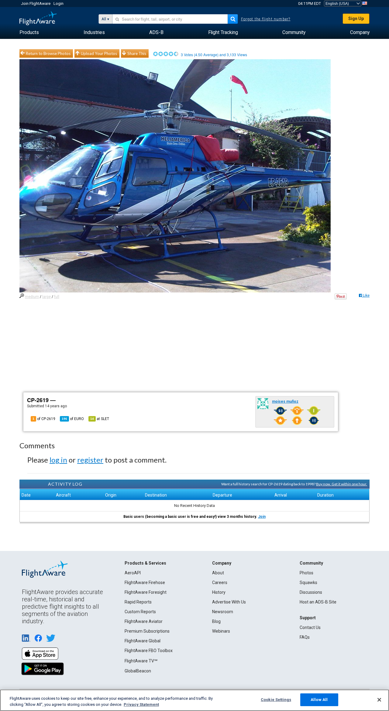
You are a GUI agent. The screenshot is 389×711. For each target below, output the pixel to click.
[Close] (379, 699)
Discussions (311, 592)
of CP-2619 (44, 419)
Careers (219, 582)
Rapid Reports (138, 602)
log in (58, 459)
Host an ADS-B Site (318, 602)
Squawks (308, 582)
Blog (216, 621)
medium (32, 297)
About (218, 572)
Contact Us (310, 627)
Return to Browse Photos (48, 53)
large (46, 297)
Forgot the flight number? (266, 19)
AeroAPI (133, 572)
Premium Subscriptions (147, 631)
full (56, 297)
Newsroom (222, 611)
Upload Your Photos (99, 53)
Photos (306, 572)
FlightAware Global (142, 640)
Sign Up (356, 18)
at (99, 419)
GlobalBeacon (138, 670)
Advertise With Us (229, 602)
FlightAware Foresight (146, 592)
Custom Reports (140, 611)
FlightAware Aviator (144, 621)
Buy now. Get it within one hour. (341, 484)
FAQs (305, 637)
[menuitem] (29, 32)
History (218, 592)
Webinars (221, 631)
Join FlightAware (35, 3)
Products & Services (145, 563)
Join (262, 516)
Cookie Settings (276, 699)
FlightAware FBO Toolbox (149, 650)
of (73, 419)
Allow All (319, 699)
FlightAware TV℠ (141, 660)
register (90, 459)
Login (58, 3)
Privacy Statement (141, 704)
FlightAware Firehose (145, 582)
